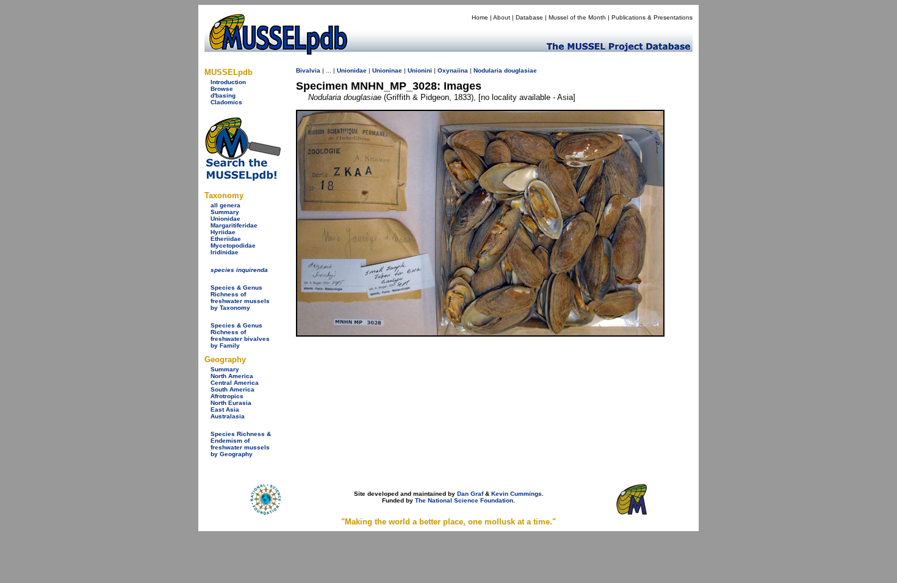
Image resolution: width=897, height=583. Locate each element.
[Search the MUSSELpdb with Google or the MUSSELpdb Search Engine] (242, 178)
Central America (235, 382)
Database (529, 17)
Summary (225, 212)
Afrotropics (227, 396)
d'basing (223, 95)
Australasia (228, 416)
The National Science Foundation (464, 500)
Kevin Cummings (516, 493)
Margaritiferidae (234, 225)
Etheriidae (226, 238)
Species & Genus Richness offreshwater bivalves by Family (240, 335)
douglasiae (520, 70)
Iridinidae (225, 252)
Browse (222, 88)
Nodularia (488, 70)
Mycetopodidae (233, 245)
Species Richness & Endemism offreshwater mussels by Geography (241, 444)
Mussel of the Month (577, 17)
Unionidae (225, 218)
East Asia (225, 409)
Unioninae (387, 70)
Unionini (420, 70)
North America (232, 376)
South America (232, 389)
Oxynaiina (453, 70)
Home (480, 17)
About (501, 17)
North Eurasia (231, 402)
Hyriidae (223, 232)
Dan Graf (470, 493)
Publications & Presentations (652, 17)
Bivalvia (308, 70)
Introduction (228, 82)
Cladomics (226, 102)
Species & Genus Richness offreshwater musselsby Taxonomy (240, 297)
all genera (225, 205)
